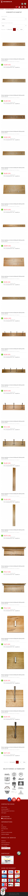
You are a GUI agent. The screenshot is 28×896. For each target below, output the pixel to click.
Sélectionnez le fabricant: (7, 22)
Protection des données (6, 832)
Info (2, 825)
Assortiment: (4, 16)
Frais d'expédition (5, 844)
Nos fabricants (4, 828)
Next (21, 29)
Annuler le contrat (5, 848)
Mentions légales (5, 834)
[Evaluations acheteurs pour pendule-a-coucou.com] (7, 860)
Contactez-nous (7, 804)
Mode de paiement (5, 842)
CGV (2, 830)
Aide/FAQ (3, 840)
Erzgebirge (3, 826)
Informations (6, 822)
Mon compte (4, 846)
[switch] (3, 894)
